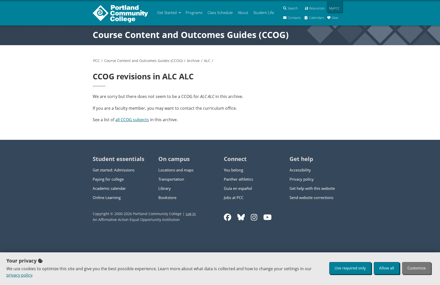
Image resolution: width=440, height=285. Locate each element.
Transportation (171, 179)
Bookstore (167, 197)
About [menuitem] (243, 12)
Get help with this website (312, 188)
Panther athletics (238, 179)
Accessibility (300, 169)
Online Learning (107, 197)
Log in (191, 213)
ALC (207, 60)
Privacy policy (302, 179)
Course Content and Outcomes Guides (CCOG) (191, 35)
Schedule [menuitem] (220, 12)
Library (164, 188)
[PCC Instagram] (254, 217)
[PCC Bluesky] (241, 217)
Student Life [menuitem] (263, 12)
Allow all (386, 267)
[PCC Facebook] (227, 217)
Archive (193, 60)
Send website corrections (311, 197)
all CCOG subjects (132, 119)
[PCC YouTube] (267, 217)
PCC (96, 60)
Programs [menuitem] (194, 12)
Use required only (350, 267)
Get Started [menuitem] (167, 12)
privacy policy (19, 275)
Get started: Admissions (113, 169)
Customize (416, 267)
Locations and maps (176, 169)
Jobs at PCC (233, 197)
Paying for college (108, 179)
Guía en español (238, 188)
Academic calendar (109, 188)
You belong (233, 169)
